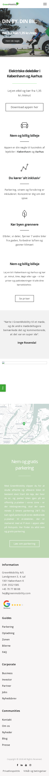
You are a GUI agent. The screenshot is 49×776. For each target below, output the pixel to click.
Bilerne (6, 645)
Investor (7, 679)
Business (7, 673)
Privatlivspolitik (11, 770)
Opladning (8, 633)
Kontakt (7, 719)
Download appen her (24, 107)
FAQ (4, 652)
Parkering (8, 626)
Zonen (6, 639)
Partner (6, 685)
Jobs (4, 692)
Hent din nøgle (13, 40)
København (24, 151)
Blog (4, 738)
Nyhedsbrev (9, 698)
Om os (6, 725)
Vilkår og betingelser (35, 770)
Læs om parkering (24, 543)
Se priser (24, 298)
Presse (6, 744)
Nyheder (7, 732)
